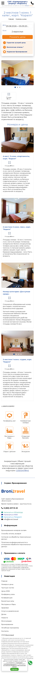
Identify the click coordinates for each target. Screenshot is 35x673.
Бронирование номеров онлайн (14, 530)
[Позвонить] (32, 3)
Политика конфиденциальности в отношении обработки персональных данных (16, 544)
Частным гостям (7, 588)
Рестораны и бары (8, 604)
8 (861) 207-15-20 (11, 508)
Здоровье (5, 608)
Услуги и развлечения (10, 611)
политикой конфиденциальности (13, 663)
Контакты (5, 631)
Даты (4, 25)
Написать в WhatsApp (13, 512)
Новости (4, 618)
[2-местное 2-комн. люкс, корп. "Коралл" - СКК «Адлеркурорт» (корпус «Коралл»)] (17, 210)
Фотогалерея (6, 621)
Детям (3, 614)
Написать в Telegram (13, 517)
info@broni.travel (11, 519)
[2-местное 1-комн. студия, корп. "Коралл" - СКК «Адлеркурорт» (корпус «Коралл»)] (17, 343)
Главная (11, 19)
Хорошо (14, 669)
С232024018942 (22, 471)
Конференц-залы (8, 594)
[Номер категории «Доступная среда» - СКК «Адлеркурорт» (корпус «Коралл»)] (17, 275)
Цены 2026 (5, 591)
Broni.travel (9, 635)
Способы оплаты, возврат (11, 534)
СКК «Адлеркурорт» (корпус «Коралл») (18, 2)
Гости (4, 30)
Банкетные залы (7, 601)
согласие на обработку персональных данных (14, 666)
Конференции (6, 598)
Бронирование (7, 624)
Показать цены (17, 37)
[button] (15, 87)
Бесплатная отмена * (15, 47)
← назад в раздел (7, 406)
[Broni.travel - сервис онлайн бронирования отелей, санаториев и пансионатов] (13, 491)
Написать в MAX (11, 515)
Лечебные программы (10, 628)
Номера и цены (21, 19)
